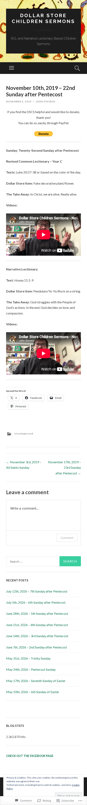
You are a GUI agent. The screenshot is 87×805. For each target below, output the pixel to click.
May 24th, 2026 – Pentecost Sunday (31, 669)
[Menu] (11, 68)
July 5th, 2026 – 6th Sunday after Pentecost (36, 602)
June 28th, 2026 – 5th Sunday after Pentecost (37, 613)
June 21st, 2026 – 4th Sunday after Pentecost (37, 625)
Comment (66, 537)
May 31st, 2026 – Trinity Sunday (28, 658)
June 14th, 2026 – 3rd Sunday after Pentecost (37, 636)
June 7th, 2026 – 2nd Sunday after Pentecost (36, 647)
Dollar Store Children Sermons (43, 18)
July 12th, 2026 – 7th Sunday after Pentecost (36, 591)
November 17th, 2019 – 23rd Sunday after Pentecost (64, 467)
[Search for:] (43, 561)
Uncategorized (23, 433)
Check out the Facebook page (29, 756)
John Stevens (45, 101)
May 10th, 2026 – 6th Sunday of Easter (32, 692)
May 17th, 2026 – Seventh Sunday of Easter (36, 681)
